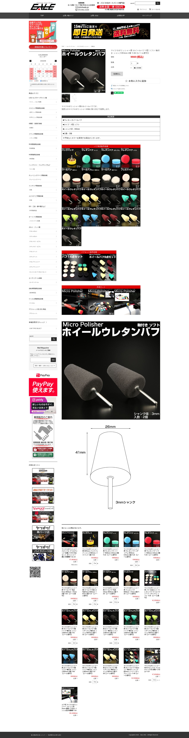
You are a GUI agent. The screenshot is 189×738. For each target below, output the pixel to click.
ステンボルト (33, 236)
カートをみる (156, 9)
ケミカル (32, 303)
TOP (42, 15)
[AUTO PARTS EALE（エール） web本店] (43, 11)
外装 (30, 200)
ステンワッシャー (34, 267)
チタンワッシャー (34, 262)
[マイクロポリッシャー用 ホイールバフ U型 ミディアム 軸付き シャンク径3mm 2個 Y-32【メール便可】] (90, 617)
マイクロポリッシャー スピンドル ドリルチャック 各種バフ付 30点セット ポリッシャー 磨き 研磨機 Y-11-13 (69, 553)
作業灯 (31, 128)
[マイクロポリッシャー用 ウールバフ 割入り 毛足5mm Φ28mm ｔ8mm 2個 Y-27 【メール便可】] (90, 578)
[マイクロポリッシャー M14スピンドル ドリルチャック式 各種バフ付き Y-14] (152, 656)
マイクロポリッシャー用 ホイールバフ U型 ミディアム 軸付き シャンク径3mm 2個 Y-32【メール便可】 (90, 630)
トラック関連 (33, 138)
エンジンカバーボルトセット (37, 272)
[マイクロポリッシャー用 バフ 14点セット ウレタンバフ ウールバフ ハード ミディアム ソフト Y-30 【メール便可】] (152, 578)
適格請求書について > (43, 47)
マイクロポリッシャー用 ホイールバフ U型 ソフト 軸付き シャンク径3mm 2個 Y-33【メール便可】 (110, 630)
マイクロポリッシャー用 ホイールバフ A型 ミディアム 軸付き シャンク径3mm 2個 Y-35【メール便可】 (152, 630)
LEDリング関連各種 (35, 112)
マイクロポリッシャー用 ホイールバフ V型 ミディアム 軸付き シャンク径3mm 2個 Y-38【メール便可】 (110, 669)
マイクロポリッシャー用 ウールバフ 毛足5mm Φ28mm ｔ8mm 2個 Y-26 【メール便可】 (69, 592)
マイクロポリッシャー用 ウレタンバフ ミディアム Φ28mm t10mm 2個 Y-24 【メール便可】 (131, 553)
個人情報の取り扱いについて (38, 735)
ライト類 (32, 169)
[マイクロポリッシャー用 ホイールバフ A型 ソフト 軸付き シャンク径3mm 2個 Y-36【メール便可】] (69, 656)
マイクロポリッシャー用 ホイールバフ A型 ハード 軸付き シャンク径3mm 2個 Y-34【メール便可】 (131, 630)
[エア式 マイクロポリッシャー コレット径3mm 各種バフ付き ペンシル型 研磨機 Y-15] (69, 695)
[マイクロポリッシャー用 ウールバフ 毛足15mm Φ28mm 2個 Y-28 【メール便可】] (111, 578)
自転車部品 (32, 292)
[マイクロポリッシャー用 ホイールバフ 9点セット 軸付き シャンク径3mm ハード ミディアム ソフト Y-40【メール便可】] (131, 656)
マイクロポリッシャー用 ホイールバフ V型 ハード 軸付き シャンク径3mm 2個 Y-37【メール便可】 (90, 669)
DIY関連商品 (33, 210)
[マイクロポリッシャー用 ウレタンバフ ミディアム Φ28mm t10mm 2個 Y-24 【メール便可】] (131, 539)
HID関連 (31, 158)
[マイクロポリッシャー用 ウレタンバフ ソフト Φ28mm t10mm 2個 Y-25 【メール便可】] (152, 539)
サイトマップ (147, 15)
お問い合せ (94, 15)
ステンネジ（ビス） (35, 246)
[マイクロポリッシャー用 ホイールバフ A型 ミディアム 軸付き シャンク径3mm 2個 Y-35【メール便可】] (152, 617)
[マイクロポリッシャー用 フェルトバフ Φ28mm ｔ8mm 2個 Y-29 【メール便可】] (131, 578)
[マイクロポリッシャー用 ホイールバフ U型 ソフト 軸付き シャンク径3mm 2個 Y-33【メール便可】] (111, 617)
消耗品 (93, 46)
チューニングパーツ (35, 179)
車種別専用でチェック (37, 322)
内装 (30, 190)
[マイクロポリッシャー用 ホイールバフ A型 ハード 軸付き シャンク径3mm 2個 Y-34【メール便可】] (131, 617)
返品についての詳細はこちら (121, 85)
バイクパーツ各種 (34, 221)
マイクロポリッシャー (83, 46)
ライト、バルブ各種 (35, 102)
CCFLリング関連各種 (35, 117)
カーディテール (71, 46)
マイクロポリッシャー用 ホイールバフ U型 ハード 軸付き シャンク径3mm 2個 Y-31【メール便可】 (69, 630)
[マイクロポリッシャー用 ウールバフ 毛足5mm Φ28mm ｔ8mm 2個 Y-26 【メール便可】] (69, 578)
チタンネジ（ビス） (35, 241)
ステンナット (33, 256)
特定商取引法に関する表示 (54, 735)
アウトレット (33, 313)
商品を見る (74, 564)
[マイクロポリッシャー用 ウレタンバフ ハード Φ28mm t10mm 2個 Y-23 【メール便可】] (111, 539)
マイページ (143, 9)
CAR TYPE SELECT (35, 328)
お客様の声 (121, 15)
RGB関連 (32, 148)
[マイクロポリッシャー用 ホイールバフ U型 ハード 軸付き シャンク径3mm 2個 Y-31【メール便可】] (69, 617)
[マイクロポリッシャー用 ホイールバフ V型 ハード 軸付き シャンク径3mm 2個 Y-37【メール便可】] (90, 656)
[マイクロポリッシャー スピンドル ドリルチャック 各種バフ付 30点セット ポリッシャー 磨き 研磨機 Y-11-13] (69, 539)
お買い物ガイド (68, 15)
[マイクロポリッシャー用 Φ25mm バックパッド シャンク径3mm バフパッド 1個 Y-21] (90, 539)
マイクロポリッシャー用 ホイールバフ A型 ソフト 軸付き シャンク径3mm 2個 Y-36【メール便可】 (69, 669)
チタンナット (33, 251)
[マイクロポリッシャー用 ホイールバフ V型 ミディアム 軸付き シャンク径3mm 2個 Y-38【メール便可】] (111, 656)
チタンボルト (33, 231)
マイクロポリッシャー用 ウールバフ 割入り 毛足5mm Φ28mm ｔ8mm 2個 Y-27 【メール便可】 (90, 592)
